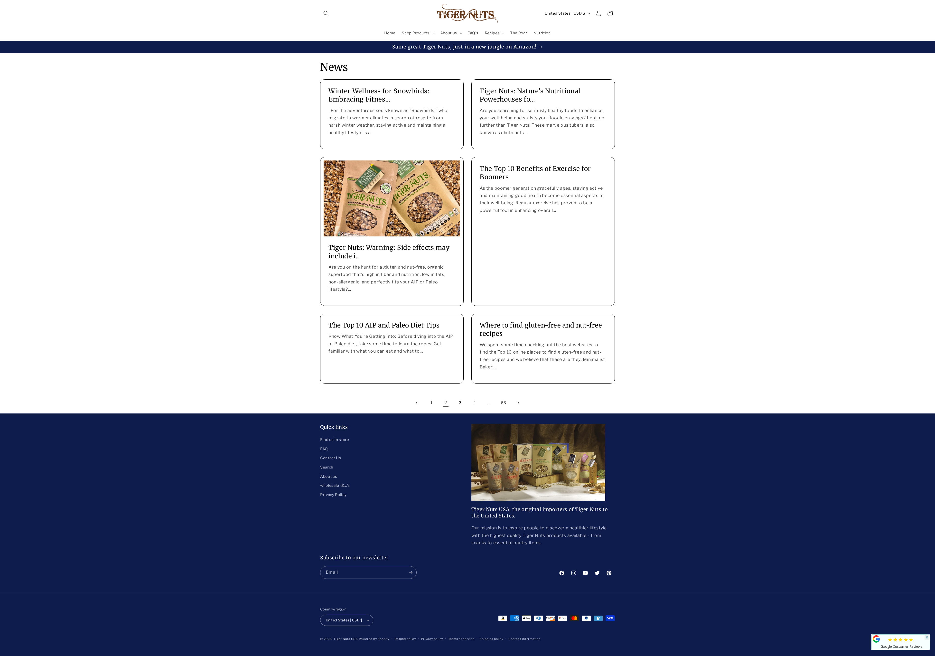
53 (503, 402)
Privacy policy (432, 639)
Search (326, 467)
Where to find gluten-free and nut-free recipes (541, 329)
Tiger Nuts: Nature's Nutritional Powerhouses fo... (530, 95)
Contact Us (330, 458)
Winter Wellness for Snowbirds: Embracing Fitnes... (379, 95)
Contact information (524, 639)
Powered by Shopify (374, 639)
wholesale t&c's (335, 485)
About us (328, 476)
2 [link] (445, 402)
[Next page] (518, 403)
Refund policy (405, 639)
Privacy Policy (333, 494)
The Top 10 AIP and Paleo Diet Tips (383, 325)
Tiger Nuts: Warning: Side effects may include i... (388, 252)
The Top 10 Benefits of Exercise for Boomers (535, 173)
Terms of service (461, 639)
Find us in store (334, 439)
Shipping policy (491, 639)
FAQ (324, 449)
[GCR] (876, 639)
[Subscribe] (410, 572)
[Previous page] (417, 403)
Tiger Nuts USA (346, 639)
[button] (326, 13)
